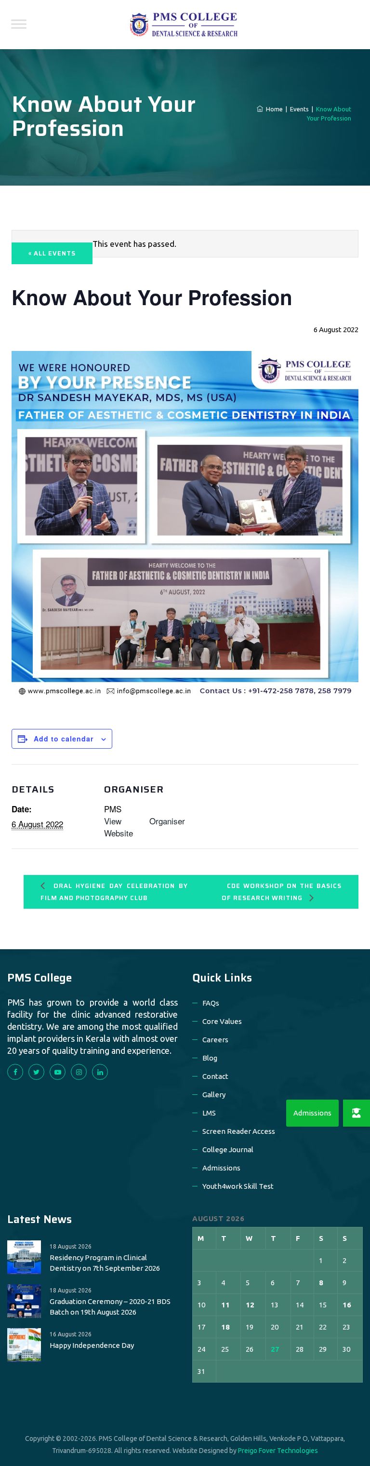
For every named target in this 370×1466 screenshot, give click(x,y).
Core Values (222, 1021)
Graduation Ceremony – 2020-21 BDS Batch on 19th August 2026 (110, 1306)
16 (347, 1305)
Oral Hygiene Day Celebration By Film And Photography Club (114, 892)
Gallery (213, 1094)
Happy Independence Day (92, 1345)
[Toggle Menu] (18, 23)
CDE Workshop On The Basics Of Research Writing (282, 892)
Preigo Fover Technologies (278, 1450)
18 (225, 1327)
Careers (215, 1040)
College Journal (227, 1149)
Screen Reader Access (238, 1131)
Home (273, 109)
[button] (356, 1113)
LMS (209, 1113)
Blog (209, 1058)
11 (225, 1305)
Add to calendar (63, 738)
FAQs (210, 1003)
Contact (215, 1076)
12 (250, 1305)
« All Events (52, 253)
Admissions (221, 1168)
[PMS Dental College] (183, 24)
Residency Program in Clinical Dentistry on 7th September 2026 (105, 1262)
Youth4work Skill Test (238, 1186)
